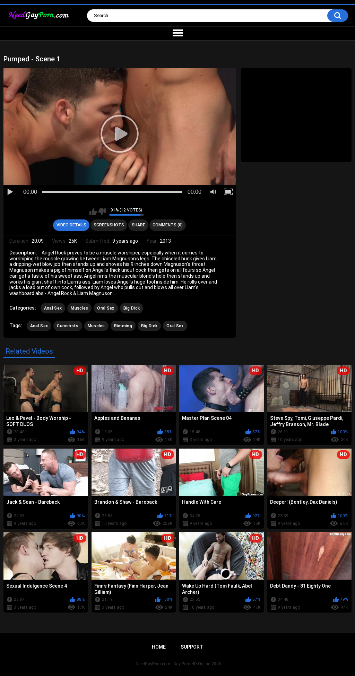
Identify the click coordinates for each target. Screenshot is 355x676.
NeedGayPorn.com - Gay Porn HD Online (173, 663)
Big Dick (131, 308)
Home (159, 647)
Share (138, 225)
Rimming (123, 325)
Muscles (79, 308)
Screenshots (109, 225)
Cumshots (67, 325)
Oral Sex (105, 308)
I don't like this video (102, 211)
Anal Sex (53, 308)
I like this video (93, 211)
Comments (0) (168, 225)
